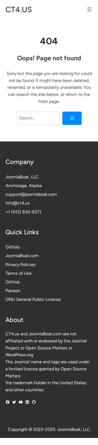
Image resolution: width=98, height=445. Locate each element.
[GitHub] (34, 402)
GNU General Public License (33, 299)
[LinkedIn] (27, 402)
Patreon (12, 290)
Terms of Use (18, 273)
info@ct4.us (17, 203)
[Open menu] (89, 9)
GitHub (12, 247)
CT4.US (18, 9)
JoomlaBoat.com (22, 255)
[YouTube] (21, 402)
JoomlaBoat (17, 176)
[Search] (72, 118)
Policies (28, 264)
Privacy (12, 264)
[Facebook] (7, 402)
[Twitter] (14, 402)
